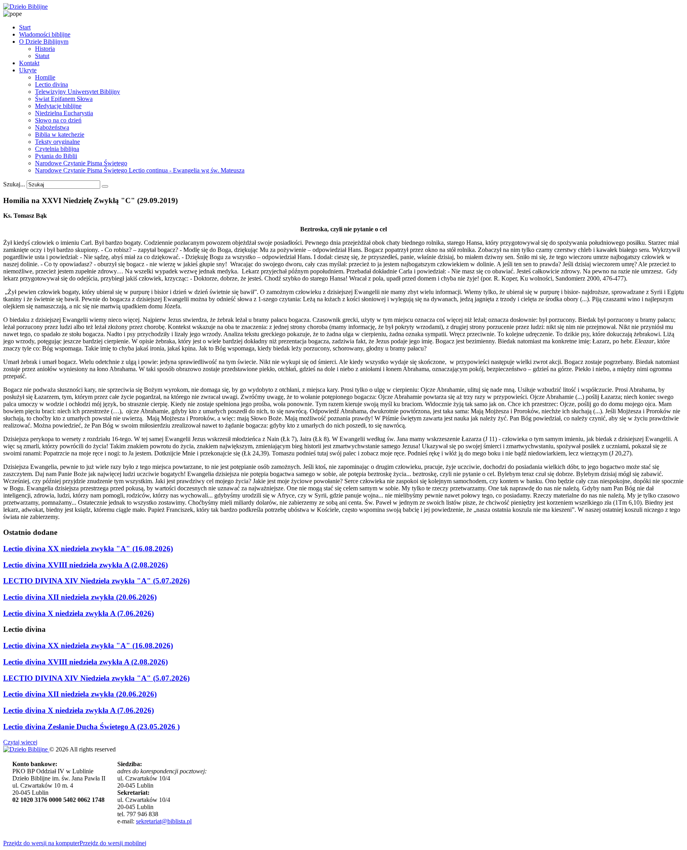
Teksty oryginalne (57, 141)
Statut (42, 55)
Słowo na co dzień (58, 120)
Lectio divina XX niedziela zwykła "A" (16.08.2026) (88, 548)
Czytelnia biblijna (57, 148)
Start (25, 27)
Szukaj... (14, 184)
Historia (45, 48)
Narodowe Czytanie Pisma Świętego (81, 163)
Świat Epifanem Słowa (64, 98)
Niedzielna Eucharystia (64, 113)
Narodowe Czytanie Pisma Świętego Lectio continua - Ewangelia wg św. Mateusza (140, 170)
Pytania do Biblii (56, 156)
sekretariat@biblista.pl (164, 821)
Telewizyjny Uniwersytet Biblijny (77, 91)
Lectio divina (51, 84)
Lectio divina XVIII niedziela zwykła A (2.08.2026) (85, 565)
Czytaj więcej (20, 742)
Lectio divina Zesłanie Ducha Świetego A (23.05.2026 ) (91, 726)
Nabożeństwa (52, 127)
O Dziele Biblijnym (43, 41)
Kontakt (29, 63)
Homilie (45, 77)
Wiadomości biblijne (44, 34)
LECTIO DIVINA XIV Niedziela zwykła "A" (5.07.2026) (96, 581)
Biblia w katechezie (59, 134)
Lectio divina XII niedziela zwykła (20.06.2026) (80, 597)
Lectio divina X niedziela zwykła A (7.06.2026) (78, 613)
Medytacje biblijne (58, 106)
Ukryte (28, 70)
